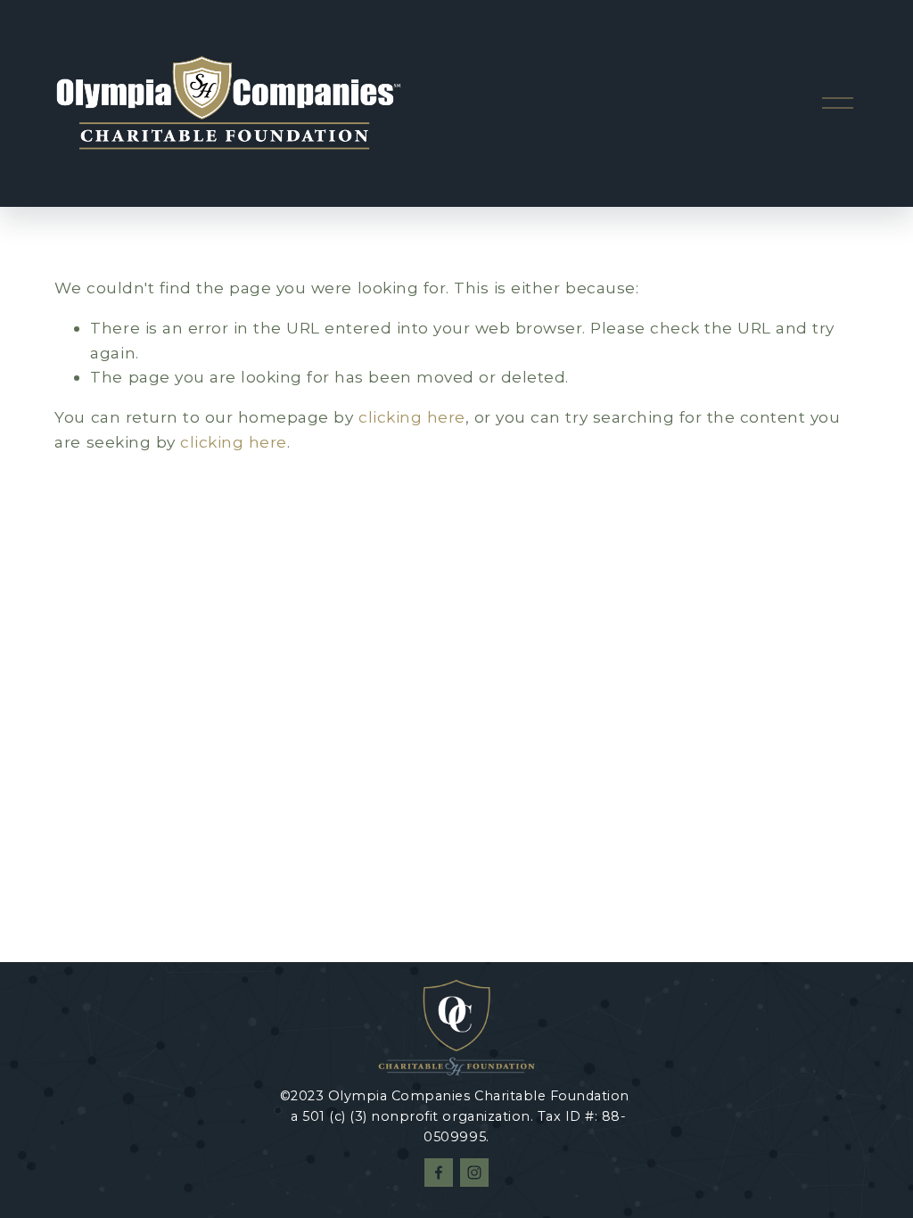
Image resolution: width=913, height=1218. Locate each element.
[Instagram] (474, 1172)
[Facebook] (438, 1172)
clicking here (411, 416)
